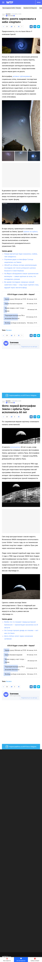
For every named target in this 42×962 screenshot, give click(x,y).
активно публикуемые (21, 76)
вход (38, 2)
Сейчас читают (35, 960)
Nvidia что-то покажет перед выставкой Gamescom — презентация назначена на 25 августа (21, 625)
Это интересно (21, 960)
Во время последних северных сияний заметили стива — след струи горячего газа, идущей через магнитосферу (21, 285)
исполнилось (15, 447)
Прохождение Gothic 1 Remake (12, 8)
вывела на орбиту (30, 232)
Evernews (14, 342)
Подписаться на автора (29, 346)
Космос (8, 14)
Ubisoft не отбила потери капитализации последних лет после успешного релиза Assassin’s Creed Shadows (20, 268)
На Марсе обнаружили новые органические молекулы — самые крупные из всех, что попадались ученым (21, 276)
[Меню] (3, 2)
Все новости (7, 960)
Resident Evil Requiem (30, 8)
